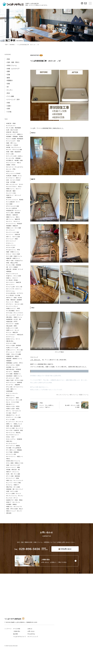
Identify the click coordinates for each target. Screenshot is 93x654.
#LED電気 (8, 367)
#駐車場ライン (17, 373)
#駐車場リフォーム (17, 358)
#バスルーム (9, 484)
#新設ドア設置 (9, 380)
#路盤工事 (15, 225)
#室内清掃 (17, 212)
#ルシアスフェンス (16, 147)
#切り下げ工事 (14, 130)
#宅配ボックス (9, 228)
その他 (9, 111)
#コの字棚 (17, 295)
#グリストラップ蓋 (11, 454)
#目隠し (18, 408)
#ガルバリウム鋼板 (16, 354)
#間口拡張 (8, 513)
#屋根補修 (17, 158)
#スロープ (15, 278)
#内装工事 (8, 132)
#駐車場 (21, 199)
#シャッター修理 (10, 419)
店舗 (8, 74)
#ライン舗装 (17, 474)
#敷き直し (18, 432)
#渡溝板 (21, 136)
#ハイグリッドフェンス (12, 199)
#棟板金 (15, 504)
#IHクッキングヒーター (12, 184)
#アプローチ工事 (10, 247)
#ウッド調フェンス (11, 450)
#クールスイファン (18, 387)
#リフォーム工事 (10, 286)
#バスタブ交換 (15, 402)
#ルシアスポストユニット (12, 434)
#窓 (19, 469)
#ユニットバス (9, 302)
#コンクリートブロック (12, 306)
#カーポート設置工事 (11, 208)
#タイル (8, 402)
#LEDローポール (10, 339)
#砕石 (7, 180)
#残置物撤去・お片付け (12, 363)
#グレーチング (19, 489)
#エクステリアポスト (11, 186)
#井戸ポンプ (9, 297)
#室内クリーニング (11, 511)
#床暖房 (8, 164)
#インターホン (9, 384)
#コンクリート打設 (11, 193)
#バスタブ (18, 352)
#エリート (18, 188)
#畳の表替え (9, 317)
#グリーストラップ (11, 241)
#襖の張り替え (9, 341)
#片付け (8, 437)
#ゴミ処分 (8, 413)
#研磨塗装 (16, 452)
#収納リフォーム (18, 317)
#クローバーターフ (11, 467)
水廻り (9, 106)
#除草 (17, 397)
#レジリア (15, 367)
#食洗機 (16, 160)
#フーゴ (18, 339)
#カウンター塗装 (10, 428)
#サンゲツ (19, 511)
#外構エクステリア (11, 308)
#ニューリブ (9, 482)
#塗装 (15, 297)
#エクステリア (9, 323)
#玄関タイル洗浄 (10, 408)
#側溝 (11, 151)
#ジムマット (18, 210)
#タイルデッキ (9, 167)
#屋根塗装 (8, 271)
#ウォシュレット (10, 352)
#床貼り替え (9, 441)
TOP (6, 44)
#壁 (7, 267)
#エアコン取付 (9, 212)
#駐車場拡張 (20, 138)
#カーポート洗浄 (19, 304)
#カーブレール (16, 502)
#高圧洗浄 (12, 299)
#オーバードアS (10, 289)
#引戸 (13, 437)
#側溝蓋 (15, 175)
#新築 (7, 508)
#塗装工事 (17, 234)
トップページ (8, 628)
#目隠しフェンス (18, 424)
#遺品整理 (17, 384)
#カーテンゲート (10, 284)
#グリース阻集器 (13, 267)
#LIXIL (7, 474)
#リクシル (8, 332)
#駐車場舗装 (18, 127)
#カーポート (9, 371)
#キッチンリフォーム (62, 394)
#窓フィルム (13, 143)
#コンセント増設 (10, 265)
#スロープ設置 (16, 254)
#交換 (18, 141)
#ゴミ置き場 (9, 280)
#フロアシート (9, 417)
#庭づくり (18, 178)
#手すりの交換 (14, 508)
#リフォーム (16, 471)
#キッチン (20, 495)
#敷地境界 (8, 358)
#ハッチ (18, 415)
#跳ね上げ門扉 (14, 262)
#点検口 (18, 365)
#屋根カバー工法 (19, 463)
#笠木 (17, 378)
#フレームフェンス (11, 162)
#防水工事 (15, 132)
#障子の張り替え (10, 369)
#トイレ (20, 175)
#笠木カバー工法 (10, 406)
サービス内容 (16, 628)
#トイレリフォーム (11, 223)
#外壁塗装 (18, 345)
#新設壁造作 (18, 151)
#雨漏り (21, 500)
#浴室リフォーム (18, 376)
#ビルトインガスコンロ (12, 273)
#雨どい (18, 217)
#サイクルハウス (18, 506)
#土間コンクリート (11, 349)
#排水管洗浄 (9, 376)
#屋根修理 (8, 360)
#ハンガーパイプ (10, 421)
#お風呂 (17, 323)
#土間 (7, 130)
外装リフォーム (12, 65)
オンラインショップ (33, 636)
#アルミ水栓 (9, 387)
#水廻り (8, 354)
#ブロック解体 (9, 463)
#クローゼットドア (11, 134)
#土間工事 (8, 175)
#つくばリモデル (19, 167)
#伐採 (7, 299)
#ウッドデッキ (19, 421)
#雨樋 (14, 123)
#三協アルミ (9, 275)
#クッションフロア (11, 315)
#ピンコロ (8, 169)
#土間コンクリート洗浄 (12, 328)
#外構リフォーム (14, 252)
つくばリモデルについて (19, 636)
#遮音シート (20, 456)
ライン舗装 (10, 96)
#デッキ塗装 (17, 487)
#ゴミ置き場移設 (10, 310)
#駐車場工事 (17, 426)
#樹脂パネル (9, 506)
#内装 (16, 500)
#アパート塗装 (9, 476)
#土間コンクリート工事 (12, 347)
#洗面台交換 (9, 321)
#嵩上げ (21, 508)
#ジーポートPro (10, 158)
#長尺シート (13, 389)
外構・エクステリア (13, 68)
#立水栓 (20, 297)
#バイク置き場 (9, 295)
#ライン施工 (20, 349)
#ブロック (8, 254)
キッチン (10, 90)
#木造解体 (8, 504)
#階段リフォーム (10, 217)
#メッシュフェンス (18, 480)
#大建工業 (16, 430)
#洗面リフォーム (83, 394)
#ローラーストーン (11, 456)
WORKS (12, 44)
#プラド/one (9, 312)
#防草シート (9, 424)
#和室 (18, 308)
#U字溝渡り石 (9, 160)
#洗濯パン (8, 278)
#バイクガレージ (10, 178)
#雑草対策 (19, 382)
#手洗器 (16, 280)
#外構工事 (8, 123)
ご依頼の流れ (16, 631)
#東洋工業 (14, 469)
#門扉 (18, 249)
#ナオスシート (9, 243)
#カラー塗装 (9, 256)
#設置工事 (15, 215)
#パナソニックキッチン (12, 393)
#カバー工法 (9, 430)
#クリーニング (9, 238)
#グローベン (19, 289)
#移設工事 (15, 332)
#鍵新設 (18, 445)
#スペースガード (10, 282)
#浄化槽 (8, 469)
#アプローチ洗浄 (19, 380)
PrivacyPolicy (31, 634)
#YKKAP (16, 145)
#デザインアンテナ (11, 245)
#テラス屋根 (9, 373)
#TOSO (13, 164)
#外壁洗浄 (19, 223)
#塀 (12, 474)
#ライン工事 (19, 400)
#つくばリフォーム (11, 249)
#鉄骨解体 (8, 136)
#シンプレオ (9, 498)
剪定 (8, 59)
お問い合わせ (65, 549)
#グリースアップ (10, 445)
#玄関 (7, 491)
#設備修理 (19, 299)
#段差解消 (8, 225)
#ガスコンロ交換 (10, 345)
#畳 (20, 319)
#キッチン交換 (9, 127)
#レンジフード (19, 428)
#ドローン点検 (9, 154)
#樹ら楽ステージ (10, 404)
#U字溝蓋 (12, 182)
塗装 (8, 83)
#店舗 (17, 478)
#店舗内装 (8, 197)
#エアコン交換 (14, 491)
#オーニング (18, 195)
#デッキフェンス (10, 378)
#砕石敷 (8, 147)
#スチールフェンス (11, 382)
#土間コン (20, 156)
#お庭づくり (9, 145)
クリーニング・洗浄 (13, 99)
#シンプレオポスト (11, 334)
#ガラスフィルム (10, 291)
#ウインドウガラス (18, 312)
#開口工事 (8, 269)
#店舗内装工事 (9, 356)
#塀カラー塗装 (9, 260)
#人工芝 (16, 319)
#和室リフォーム (10, 188)
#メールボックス (17, 410)
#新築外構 (16, 371)
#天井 (7, 389)
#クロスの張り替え (11, 293)
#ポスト (18, 310)
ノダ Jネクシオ (35, 359)
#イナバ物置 (18, 228)
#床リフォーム (74, 394)
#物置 (7, 252)
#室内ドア (8, 471)
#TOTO (15, 321)
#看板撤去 (19, 450)
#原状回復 (18, 265)
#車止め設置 (9, 326)
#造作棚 (15, 269)
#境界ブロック (16, 258)
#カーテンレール (10, 432)
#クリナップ (20, 315)
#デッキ (16, 498)
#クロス (21, 184)
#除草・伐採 (9, 426)
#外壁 (7, 262)
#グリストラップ (10, 478)
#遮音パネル (9, 480)
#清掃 (7, 465)
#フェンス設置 (17, 275)
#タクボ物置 (9, 204)
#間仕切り (8, 215)
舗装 (8, 71)
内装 (8, 102)
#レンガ (17, 330)
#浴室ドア (16, 484)
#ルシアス (8, 149)
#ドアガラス (20, 293)
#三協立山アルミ (19, 260)
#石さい (20, 186)
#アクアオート (9, 304)
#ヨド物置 (8, 447)
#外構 (7, 151)
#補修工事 (8, 258)
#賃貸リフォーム (10, 395)
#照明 (15, 326)
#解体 (14, 191)
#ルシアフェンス (10, 400)
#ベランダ (20, 269)
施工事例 (15, 634)
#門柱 (14, 169)
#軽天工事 (8, 191)
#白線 (7, 182)
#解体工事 (17, 219)
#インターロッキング (11, 443)
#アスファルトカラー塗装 (12, 206)
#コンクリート (9, 234)
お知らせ (30, 628)
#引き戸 (15, 413)
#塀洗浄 (17, 356)
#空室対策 (18, 369)
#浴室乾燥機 (9, 391)
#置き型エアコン (10, 415)
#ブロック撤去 (17, 482)
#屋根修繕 (15, 136)
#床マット (8, 236)
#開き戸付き (9, 487)
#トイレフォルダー (11, 141)
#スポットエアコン (11, 439)
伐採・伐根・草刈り (13, 62)
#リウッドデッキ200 (11, 156)
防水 (8, 93)
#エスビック (17, 221)
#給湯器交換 (9, 319)
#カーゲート (9, 221)
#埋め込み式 (20, 334)
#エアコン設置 (16, 236)
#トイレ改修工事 (10, 201)
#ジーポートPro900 (15, 180)
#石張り (18, 406)
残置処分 (10, 80)
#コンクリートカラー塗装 (12, 232)
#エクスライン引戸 (15, 465)
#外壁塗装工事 (9, 210)
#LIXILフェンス (10, 171)
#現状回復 (8, 489)
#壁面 (16, 238)
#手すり (21, 363)
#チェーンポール (10, 365)
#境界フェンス (9, 330)
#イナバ (18, 201)
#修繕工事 (18, 282)
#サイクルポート (10, 397)
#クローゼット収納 (11, 343)
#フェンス (18, 493)
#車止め (17, 302)
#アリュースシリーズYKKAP (13, 173)
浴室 (8, 108)
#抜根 (7, 143)
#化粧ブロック (9, 195)
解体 (8, 77)
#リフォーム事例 (10, 493)
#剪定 (21, 430)
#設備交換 (19, 439)
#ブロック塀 (19, 286)
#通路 (18, 467)
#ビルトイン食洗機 (11, 138)
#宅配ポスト (20, 134)
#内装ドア (8, 502)
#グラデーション (10, 336)
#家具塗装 (17, 476)
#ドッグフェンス (10, 230)
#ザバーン (8, 410)
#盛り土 (19, 162)
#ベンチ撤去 (18, 417)
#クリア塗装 (9, 452)
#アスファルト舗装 (17, 149)
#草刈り (8, 458)
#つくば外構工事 (17, 447)
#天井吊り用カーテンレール (13, 461)
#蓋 (13, 489)
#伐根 (21, 160)
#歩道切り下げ (9, 500)
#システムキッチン (11, 125)
